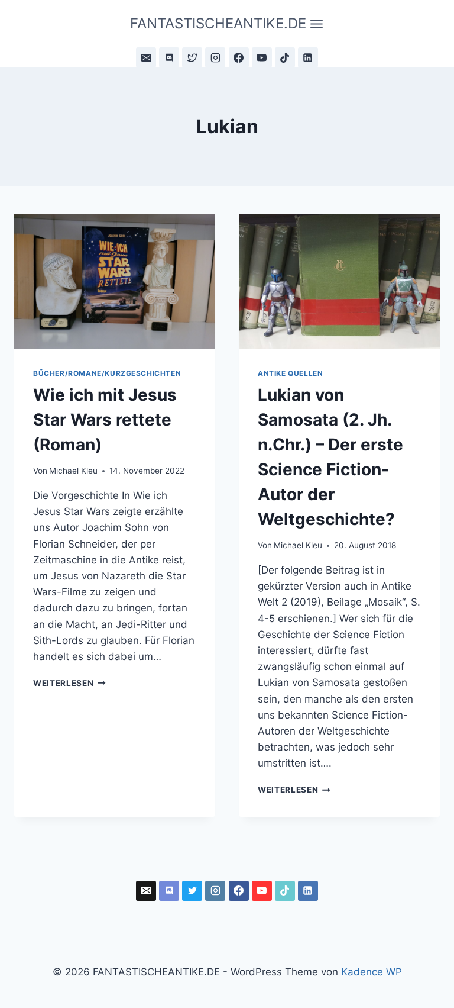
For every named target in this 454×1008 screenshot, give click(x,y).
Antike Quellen (290, 373)
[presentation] (114, 281)
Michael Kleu (73, 470)
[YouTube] (262, 57)
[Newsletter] (146, 57)
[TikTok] (285, 57)
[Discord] (169, 57)
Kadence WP (371, 972)
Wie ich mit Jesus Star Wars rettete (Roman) (105, 420)
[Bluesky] (192, 57)
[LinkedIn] (308, 57)
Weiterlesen (69, 683)
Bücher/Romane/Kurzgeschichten (107, 373)
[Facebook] (239, 57)
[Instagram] (215, 57)
